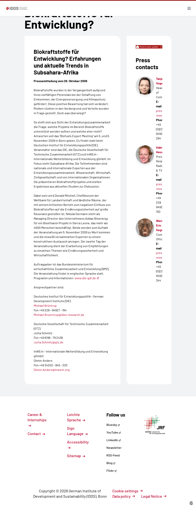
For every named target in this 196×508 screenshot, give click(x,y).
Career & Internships (37, 417)
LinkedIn (112, 440)
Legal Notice (151, 496)
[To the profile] (145, 85)
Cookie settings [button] (125, 491)
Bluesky (112, 424)
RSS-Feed (113, 455)
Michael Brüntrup (45, 305)
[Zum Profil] (145, 227)
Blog (109, 463)
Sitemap (74, 455)
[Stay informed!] (149, 47)
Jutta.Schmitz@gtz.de (48, 342)
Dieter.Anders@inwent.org (52, 369)
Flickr (110, 470)
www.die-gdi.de (85, 278)
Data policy (121, 496)
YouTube (112, 432)
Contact (35, 433)
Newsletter (114, 447)
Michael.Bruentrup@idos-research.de (59, 314)
